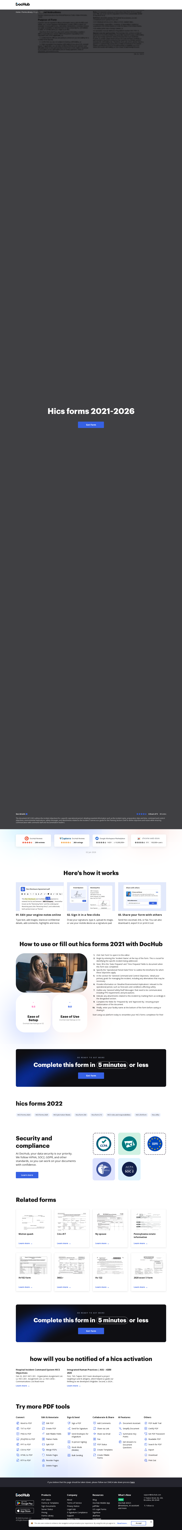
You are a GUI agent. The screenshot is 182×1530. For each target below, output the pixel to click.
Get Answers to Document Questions (129, 1445)
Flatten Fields (52, 1439)
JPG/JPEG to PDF (28, 1439)
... (121, 1523)
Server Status (47, 1509)
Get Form (91, 424)
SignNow (96, 1512)
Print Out (152, 1460)
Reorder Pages (52, 1460)
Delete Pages (52, 1465)
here (132, 1482)
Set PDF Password (156, 1434)
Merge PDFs (51, 1449)
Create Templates (105, 1449)
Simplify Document (131, 1428)
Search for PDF (155, 1444)
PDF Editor (46, 1499)
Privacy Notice (73, 1506)
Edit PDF (50, 1423)
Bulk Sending (77, 1455)
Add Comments (104, 1423)
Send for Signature (80, 1428)
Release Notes (73, 1519)
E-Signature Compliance (77, 1512)
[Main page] (23, 4)
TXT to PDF (26, 1428)
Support (70, 1515)
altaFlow (96, 1515)
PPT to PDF (26, 1444)
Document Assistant (131, 1423)
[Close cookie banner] (151, 1522)
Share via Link (103, 1428)
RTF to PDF (26, 1460)
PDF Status (102, 1444)
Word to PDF (26, 1423)
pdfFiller (96, 1506)
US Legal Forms (99, 1509)
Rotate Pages (52, 1455)
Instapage (97, 1519)
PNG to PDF (26, 1434)
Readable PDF (154, 1439)
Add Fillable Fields (53, 1434)
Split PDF (50, 1444)
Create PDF (51, 1428)
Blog (95, 1499)
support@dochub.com (152, 1495)
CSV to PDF (26, 1449)
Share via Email (103, 1434)
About (69, 1499)
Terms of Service (74, 1503)
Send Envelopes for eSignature (80, 1435)
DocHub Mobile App (101, 1503)
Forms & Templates (50, 1503)
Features (45, 1519)
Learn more (27, 1175)
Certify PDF (153, 1428)
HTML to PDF (27, 1455)
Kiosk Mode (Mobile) (77, 1448)
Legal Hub (71, 1509)
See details (20, 814)
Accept (138, 1523)
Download (152, 1455)
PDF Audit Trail (154, 1423)
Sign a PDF (76, 1423)
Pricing (44, 1512)
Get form (91, 1075)
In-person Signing (79, 1442)
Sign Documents (48, 1506)
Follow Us (150, 1506)
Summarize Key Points (129, 1435)
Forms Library (47, 1515)
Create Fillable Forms (103, 1456)
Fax (98, 1439)
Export (151, 1449)
